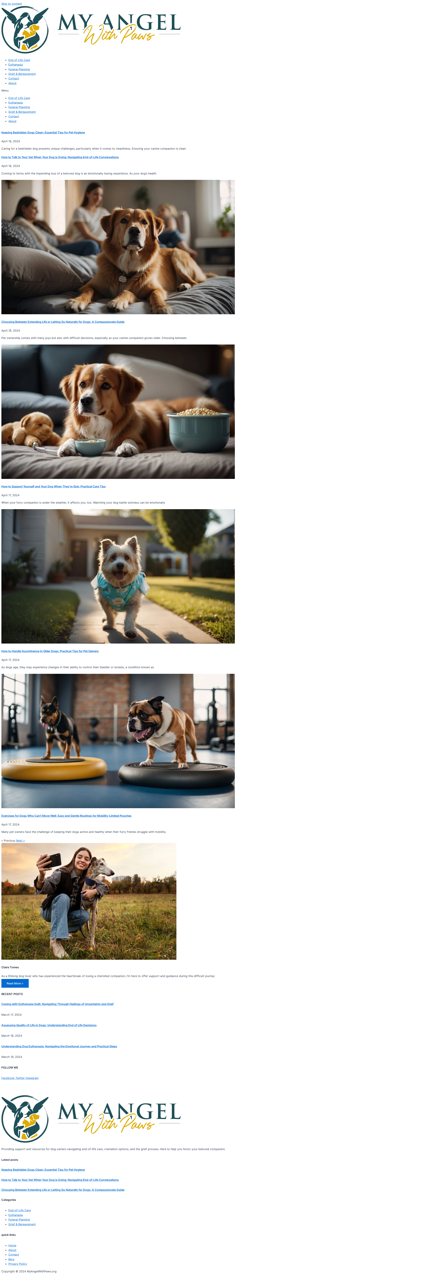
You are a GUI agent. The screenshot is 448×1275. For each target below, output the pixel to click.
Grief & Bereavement (22, 74)
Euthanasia (15, 64)
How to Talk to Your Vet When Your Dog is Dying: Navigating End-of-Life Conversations (60, 157)
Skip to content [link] (11, 3)
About (12, 83)
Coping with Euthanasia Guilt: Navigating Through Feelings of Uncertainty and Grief (57, 1004)
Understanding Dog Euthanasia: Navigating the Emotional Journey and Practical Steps (59, 1046)
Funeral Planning (19, 69)
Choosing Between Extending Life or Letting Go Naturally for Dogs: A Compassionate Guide (62, 322)
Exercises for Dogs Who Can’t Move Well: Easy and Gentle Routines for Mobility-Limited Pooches (66, 815)
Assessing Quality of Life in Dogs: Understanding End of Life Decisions (49, 1025)
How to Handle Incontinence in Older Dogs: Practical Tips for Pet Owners (50, 651)
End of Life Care (19, 60)
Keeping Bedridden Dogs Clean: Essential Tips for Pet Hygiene (43, 132)
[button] (224, 90)
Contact (13, 78)
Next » (20, 840)
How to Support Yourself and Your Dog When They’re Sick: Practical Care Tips (53, 486)
